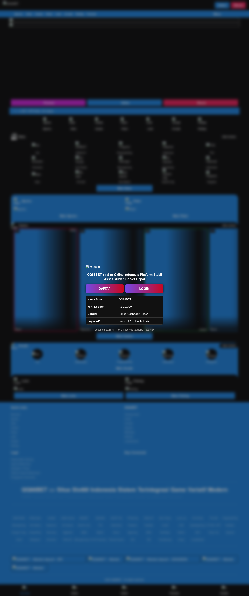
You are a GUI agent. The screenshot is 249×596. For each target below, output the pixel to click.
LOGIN (144, 288)
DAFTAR (105, 288)
